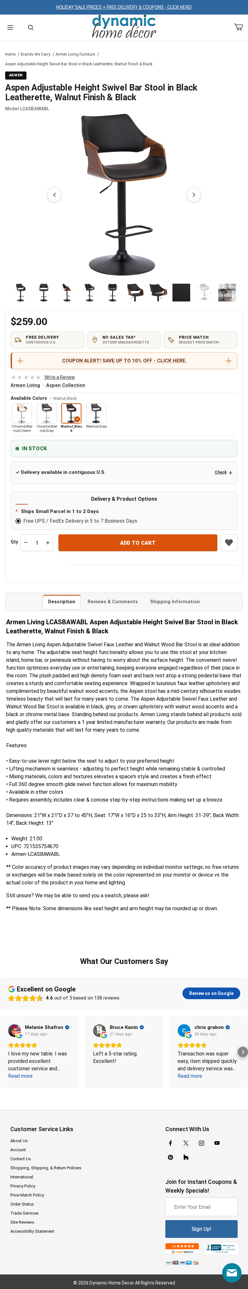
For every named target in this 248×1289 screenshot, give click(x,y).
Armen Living (25, 385)
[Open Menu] (10, 28)
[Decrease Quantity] (26, 543)
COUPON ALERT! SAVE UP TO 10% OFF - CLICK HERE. (124, 361)
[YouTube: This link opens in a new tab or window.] (217, 1143)
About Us (19, 1140)
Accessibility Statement (32, 1231)
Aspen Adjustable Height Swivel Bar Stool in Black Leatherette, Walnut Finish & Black (78, 64)
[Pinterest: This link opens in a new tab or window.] (170, 1157)
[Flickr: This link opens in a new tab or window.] (186, 1157)
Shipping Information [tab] (175, 602)
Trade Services (24, 1213)
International (21, 1176)
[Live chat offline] (232, 1273)
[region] (124, 292)
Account (18, 1149)
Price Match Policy (27, 1195)
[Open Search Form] (31, 28)
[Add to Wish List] (229, 542)
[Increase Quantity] (48, 543)
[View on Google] (14, 1030)
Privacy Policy (22, 1186)
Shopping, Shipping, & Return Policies (45, 1167)
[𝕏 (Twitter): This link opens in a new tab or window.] (186, 1143)
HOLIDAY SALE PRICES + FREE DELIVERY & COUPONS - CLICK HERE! (124, 7)
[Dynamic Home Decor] (124, 27)
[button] (21, 292)
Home (10, 54)
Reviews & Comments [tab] (113, 602)
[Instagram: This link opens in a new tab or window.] (201, 1143)
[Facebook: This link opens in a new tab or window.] (170, 1143)
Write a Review (43, 377)
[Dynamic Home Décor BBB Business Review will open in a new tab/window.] (221, 1248)
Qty (14, 541)
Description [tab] (61, 602)
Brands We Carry (35, 54)
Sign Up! (201, 1229)
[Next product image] (194, 195)
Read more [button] (20, 1076)
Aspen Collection (65, 385)
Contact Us (20, 1158)
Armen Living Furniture (75, 54)
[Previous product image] (54, 195)
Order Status (22, 1204)
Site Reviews (22, 1222)
